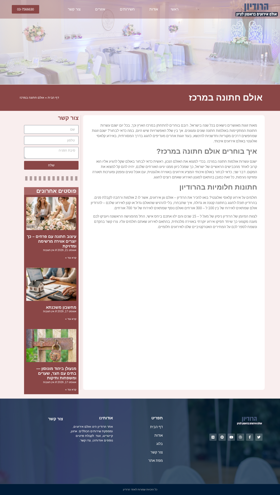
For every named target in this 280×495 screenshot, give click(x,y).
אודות (153, 9)
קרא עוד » (70, 257)
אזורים (100, 9)
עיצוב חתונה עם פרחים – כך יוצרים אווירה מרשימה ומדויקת (51, 241)
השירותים (127, 9)
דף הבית (53, 97)
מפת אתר (155, 460)
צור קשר (74, 9)
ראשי (174, 9)
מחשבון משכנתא (61, 307)
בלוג (159, 444)
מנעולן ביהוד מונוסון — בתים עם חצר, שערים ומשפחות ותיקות (56, 373)
